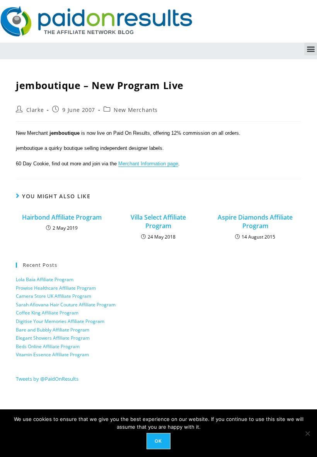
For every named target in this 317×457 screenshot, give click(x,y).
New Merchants (136, 109)
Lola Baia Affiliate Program (44, 279)
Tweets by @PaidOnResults (47, 378)
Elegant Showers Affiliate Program (53, 338)
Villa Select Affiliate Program (158, 221)
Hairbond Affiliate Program (62, 217)
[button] (310, 49)
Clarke (35, 109)
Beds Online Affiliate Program (48, 346)
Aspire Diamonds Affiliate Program (255, 221)
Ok (158, 441)
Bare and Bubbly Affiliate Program (52, 329)
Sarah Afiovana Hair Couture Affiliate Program (66, 304)
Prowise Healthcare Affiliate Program (56, 288)
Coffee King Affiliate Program (47, 312)
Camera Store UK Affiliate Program (53, 296)
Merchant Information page (148, 164)
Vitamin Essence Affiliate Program (52, 354)
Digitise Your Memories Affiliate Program (60, 321)
